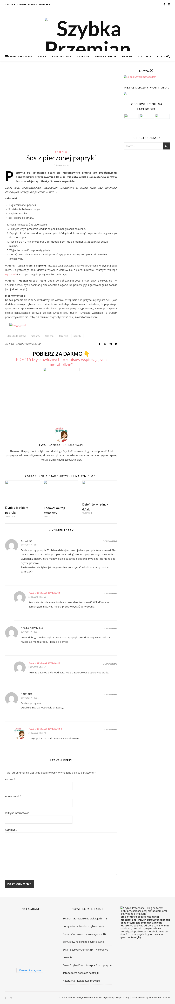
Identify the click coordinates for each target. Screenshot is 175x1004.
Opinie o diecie (106, 56)
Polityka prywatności (104, 997)
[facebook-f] (164, 4)
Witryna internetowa (17, 813)
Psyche (127, 56)
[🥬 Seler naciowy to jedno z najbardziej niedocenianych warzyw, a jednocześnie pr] (12, 939)
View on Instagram (30, 970)
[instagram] (169, 4)
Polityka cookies (85, 997)
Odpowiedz (110, 541)
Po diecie (144, 56)
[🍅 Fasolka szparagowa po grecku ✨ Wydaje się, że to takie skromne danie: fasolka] (29, 956)
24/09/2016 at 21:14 (29, 544)
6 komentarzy (61, 165)
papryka (77, 335)
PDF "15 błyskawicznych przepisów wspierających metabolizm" (61, 362)
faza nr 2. (49, 335)
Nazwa (10, 779)
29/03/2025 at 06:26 (29, 697)
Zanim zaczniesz (20, 56)
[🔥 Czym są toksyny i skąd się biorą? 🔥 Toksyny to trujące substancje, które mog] (12, 956)
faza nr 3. (63, 335)
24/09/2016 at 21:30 (37, 597)
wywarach (11, 274)
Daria (66, 934)
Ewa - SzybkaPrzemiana (44, 593)
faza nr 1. (35, 335)
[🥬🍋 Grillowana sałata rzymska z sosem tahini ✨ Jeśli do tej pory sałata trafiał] (46, 922)
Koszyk (162, 56)
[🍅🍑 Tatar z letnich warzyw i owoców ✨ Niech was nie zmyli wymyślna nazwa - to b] (29, 939)
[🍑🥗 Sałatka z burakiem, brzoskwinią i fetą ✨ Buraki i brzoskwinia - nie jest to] (29, 922)
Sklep (42, 56)
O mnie (32, 4)
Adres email (13, 796)
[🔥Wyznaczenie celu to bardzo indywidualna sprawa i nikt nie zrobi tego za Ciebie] (12, 922)
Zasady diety (61, 56)
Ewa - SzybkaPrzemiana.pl (25, 343)
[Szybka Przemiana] (87, 38)
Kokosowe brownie (88, 980)
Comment (11, 829)
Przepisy (83, 56)
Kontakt (44, 4)
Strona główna (15, 4)
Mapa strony (122, 997)
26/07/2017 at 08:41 (37, 667)
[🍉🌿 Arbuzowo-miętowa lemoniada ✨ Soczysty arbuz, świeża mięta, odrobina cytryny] (46, 939)
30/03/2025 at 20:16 (37, 733)
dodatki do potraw (16, 335)
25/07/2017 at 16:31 (29, 632)
